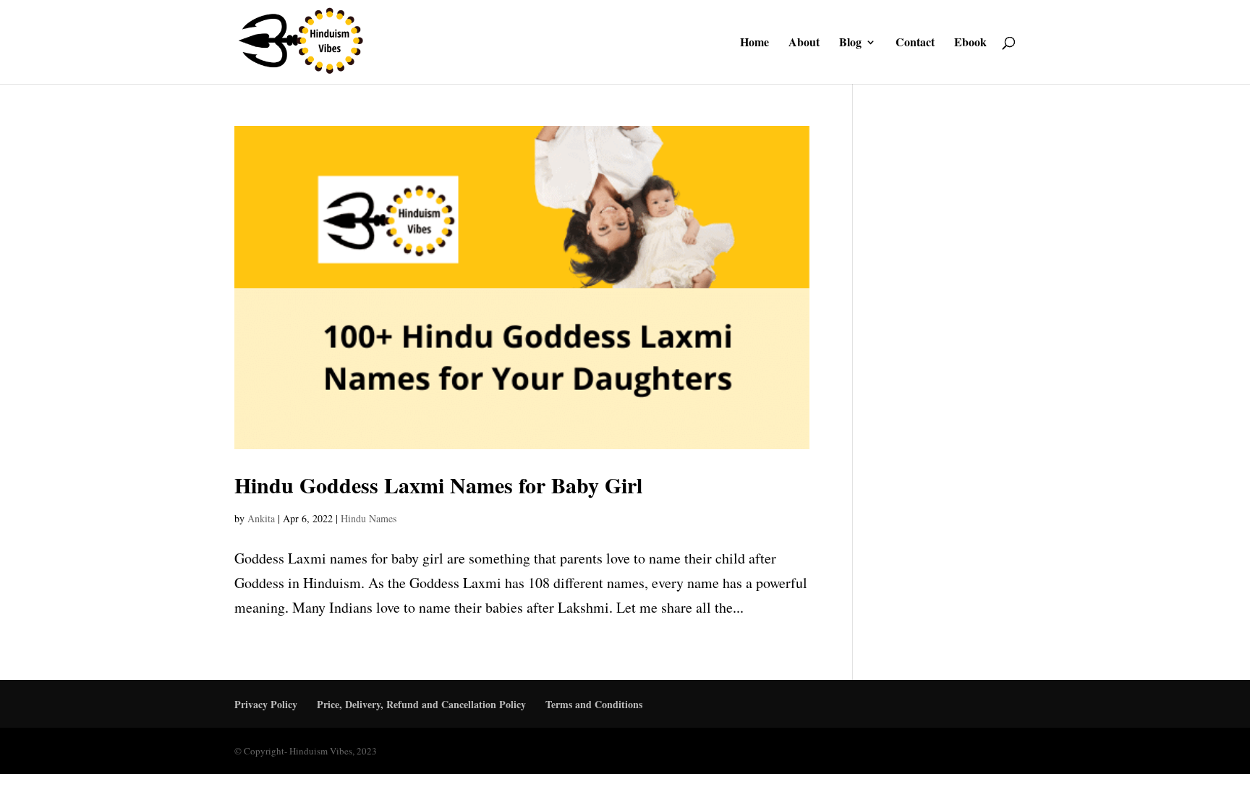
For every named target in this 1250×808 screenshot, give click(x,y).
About (804, 43)
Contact (915, 43)
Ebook (970, 43)
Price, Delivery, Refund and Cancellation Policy (421, 704)
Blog (850, 43)
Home (754, 43)
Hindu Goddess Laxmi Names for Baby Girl (438, 485)
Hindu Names (368, 518)
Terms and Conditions (593, 704)
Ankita (261, 518)
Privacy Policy (265, 704)
